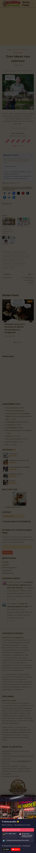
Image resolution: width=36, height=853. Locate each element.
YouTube (16, 849)
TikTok (7, 849)
